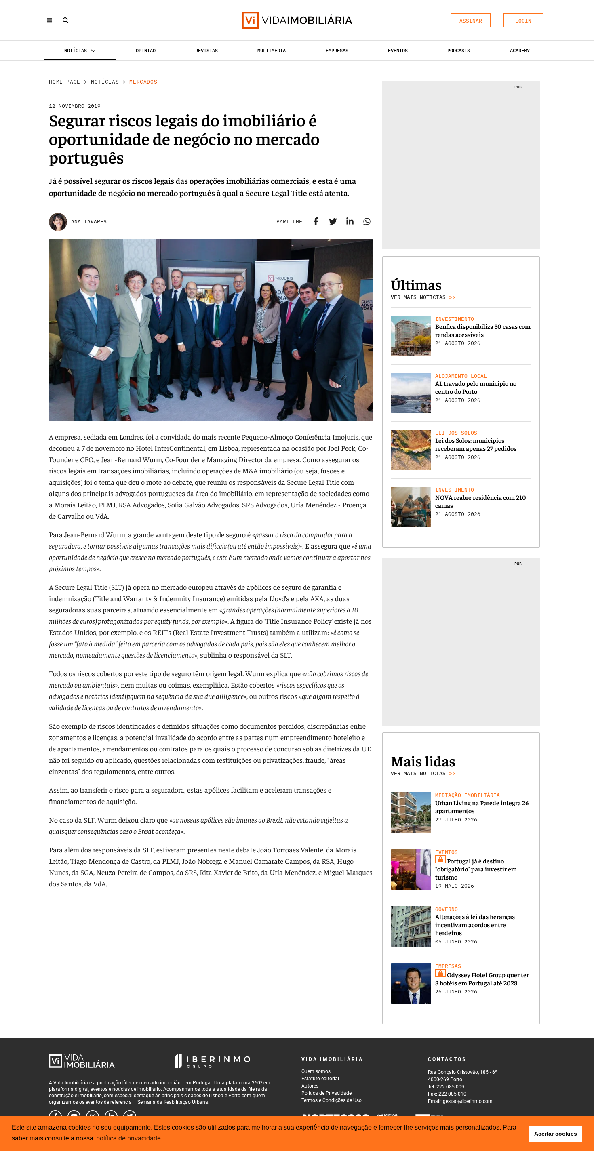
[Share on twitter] (332, 221)
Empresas (337, 50)
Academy (520, 50)
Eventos (398, 50)
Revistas (206, 50)
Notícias (105, 81)
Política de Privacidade (326, 1093)
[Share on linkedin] (349, 221)
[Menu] (49, 20)
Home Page (64, 81)
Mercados (143, 81)
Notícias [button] (75, 50)
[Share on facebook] (316, 221)
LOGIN (523, 20)
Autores (309, 1086)
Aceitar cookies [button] (555, 1133)
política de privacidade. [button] (129, 1138)
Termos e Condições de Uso (331, 1100)
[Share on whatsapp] (366, 221)
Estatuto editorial (320, 1079)
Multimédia (271, 50)
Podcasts (458, 50)
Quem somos (316, 1071)
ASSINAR (470, 20)
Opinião (146, 50)
